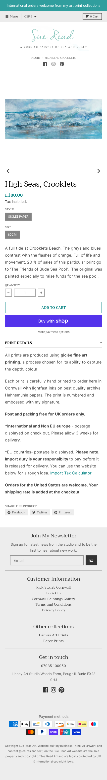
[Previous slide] (8, 171)
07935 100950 (53, 666)
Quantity (12, 286)
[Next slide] (98, 171)
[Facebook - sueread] (45, 64)
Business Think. (70, 746)
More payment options (54, 332)
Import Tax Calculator (71, 472)
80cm (12, 234)
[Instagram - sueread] (53, 64)
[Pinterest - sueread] (62, 64)
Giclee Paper (18, 216)
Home (35, 57)
